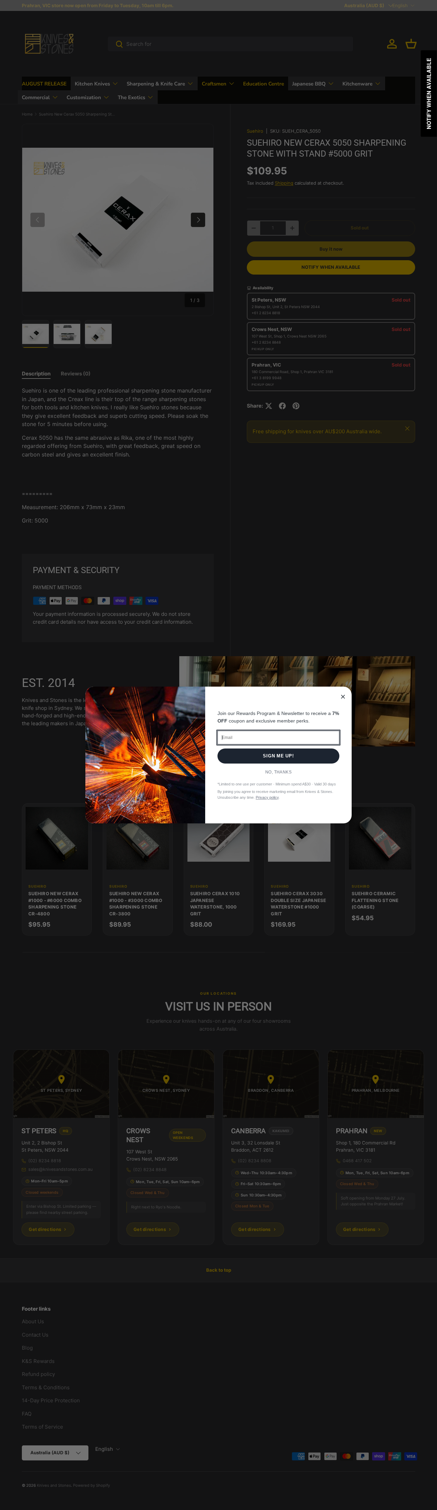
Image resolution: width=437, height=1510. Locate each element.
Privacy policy (267, 797)
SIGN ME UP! (278, 755)
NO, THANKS (278, 772)
